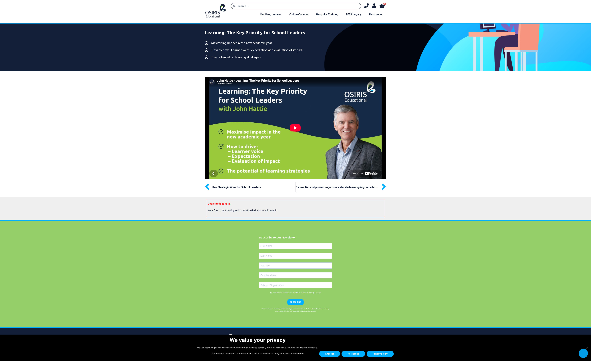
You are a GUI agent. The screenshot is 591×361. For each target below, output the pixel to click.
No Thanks (353, 353)
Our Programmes (271, 14)
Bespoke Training (327, 14)
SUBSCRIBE (295, 302)
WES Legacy (354, 14)
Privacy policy (380, 353)
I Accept (329, 353)
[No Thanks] (587, 347)
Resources (375, 14)
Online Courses (299, 14)
